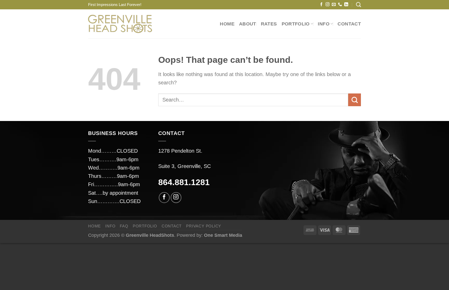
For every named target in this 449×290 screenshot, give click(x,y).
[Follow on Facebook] (321, 4)
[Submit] (354, 99)
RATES (269, 23)
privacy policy (203, 226)
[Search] (358, 4)
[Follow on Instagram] (327, 4)
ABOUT (247, 23)
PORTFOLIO (296, 23)
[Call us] (340, 4)
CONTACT (349, 23)
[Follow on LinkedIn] (346, 4)
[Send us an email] (334, 4)
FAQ (124, 226)
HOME (227, 23)
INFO (110, 226)
